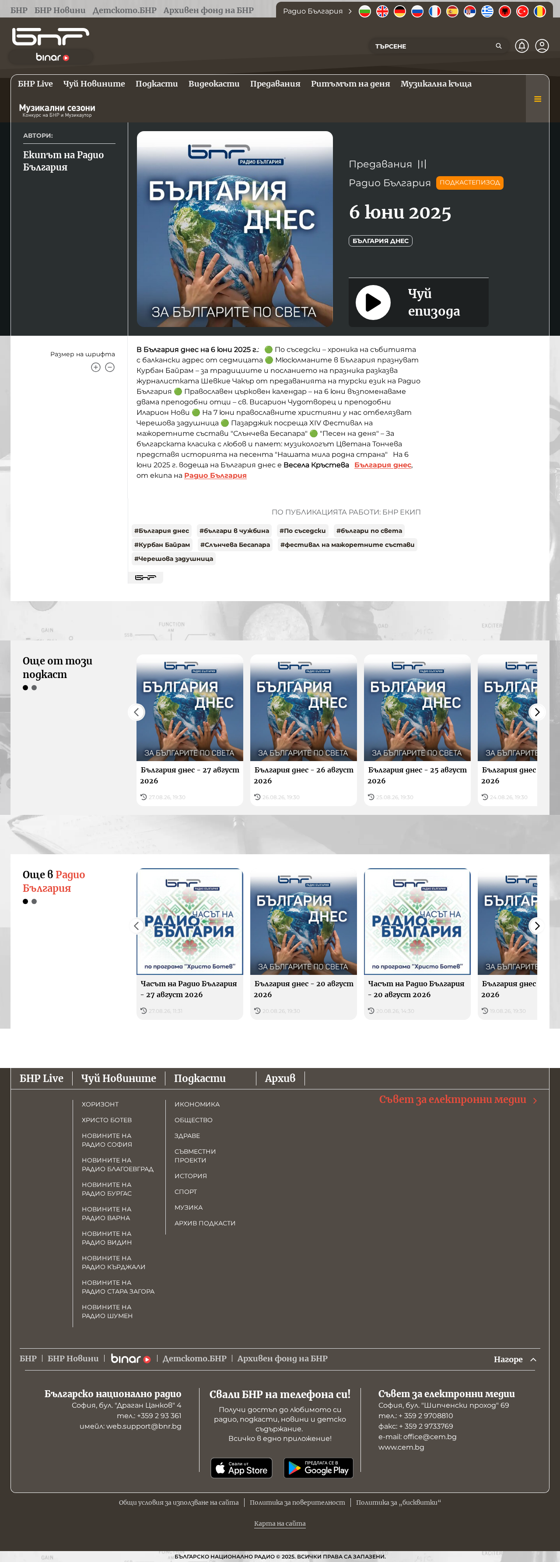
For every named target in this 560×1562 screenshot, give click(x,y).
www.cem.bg (401, 1447)
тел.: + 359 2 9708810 (415, 1416)
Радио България (390, 183)
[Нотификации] (521, 45)
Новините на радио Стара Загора (118, 1287)
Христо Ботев (107, 1120)
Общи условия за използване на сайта (179, 1502)
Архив (280, 1078)
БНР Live (41, 1078)
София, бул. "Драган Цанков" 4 (127, 1405)
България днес (381, 241)
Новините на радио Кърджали (114, 1262)
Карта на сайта (280, 1523)
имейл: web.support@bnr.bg (131, 1426)
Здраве (187, 1136)
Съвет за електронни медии (452, 1099)
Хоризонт (100, 1104)
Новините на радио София (107, 1140)
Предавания (380, 164)
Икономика (197, 1104)
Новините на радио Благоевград (118, 1164)
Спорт (186, 1192)
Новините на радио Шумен (107, 1311)
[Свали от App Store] (241, 1468)
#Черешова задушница (173, 559)
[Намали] (110, 367)
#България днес (161, 531)
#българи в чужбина (234, 531)
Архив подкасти (205, 1223)
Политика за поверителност (297, 1502)
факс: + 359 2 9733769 (415, 1426)
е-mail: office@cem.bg (417, 1437)
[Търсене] (499, 46)
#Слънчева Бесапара (235, 545)
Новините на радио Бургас (107, 1189)
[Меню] (537, 99)
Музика (189, 1207)
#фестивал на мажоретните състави (347, 545)
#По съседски (303, 531)
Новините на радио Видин (107, 1238)
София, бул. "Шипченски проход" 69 (443, 1405)
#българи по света (369, 531)
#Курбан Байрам (162, 545)
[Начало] (50, 36)
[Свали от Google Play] (318, 1468)
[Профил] (542, 45)
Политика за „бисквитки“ (398, 1502)
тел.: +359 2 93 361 (149, 1416)
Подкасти (200, 1078)
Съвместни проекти (195, 1156)
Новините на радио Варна (106, 1213)
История (191, 1176)
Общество (194, 1120)
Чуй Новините (118, 1078)
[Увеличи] (96, 367)
